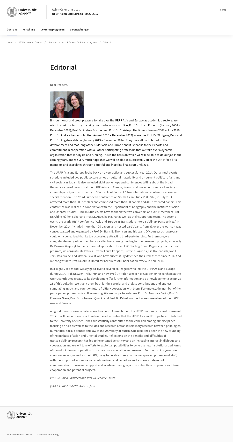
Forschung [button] (29, 30)
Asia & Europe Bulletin (73, 42)
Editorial (107, 42)
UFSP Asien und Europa (30, 42)
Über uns (52, 42)
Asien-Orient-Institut (66, 9)
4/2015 (93, 42)
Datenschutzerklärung (47, 434)
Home (223, 10)
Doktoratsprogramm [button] (52, 30)
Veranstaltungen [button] (79, 30)
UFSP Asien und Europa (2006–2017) (75, 14)
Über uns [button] (12, 30)
